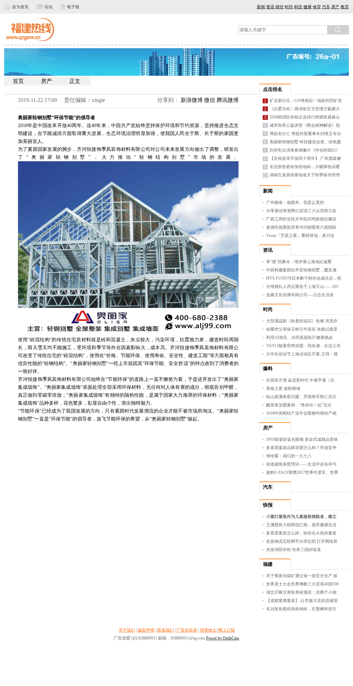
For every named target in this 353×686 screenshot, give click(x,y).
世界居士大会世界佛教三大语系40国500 (302, 584)
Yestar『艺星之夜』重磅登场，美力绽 (300, 235)
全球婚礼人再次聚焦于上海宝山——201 (302, 286)
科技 (298, 6)
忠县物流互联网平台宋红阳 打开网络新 (301, 541)
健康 (307, 6)
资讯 (270, 6)
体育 (317, 6)
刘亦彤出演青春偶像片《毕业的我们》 (305, 150)
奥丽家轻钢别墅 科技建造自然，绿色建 (305, 141)
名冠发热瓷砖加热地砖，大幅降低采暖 (305, 166)
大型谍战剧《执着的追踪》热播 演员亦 (301, 321)
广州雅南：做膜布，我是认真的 (295, 202)
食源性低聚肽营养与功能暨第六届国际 (301, 227)
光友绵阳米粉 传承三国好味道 (293, 549)
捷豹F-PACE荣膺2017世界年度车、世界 (302, 472)
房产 (335, 6)
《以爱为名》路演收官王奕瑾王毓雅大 (305, 108)
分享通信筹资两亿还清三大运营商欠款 (301, 210)
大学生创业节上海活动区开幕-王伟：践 (302, 354)
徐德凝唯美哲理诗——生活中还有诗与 (301, 464)
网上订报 (226, 630)
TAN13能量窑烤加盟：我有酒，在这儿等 (303, 345)
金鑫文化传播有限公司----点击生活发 (300, 294)
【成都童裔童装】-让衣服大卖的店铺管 (302, 600)
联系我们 (165, 630)
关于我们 (127, 630)
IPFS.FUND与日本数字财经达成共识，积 (303, 278)
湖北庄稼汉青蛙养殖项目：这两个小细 (301, 592)
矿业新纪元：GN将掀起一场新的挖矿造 (306, 100)
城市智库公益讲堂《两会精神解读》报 (305, 125)
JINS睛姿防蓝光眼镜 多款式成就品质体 (302, 439)
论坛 (49, 6)
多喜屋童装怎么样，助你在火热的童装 (301, 533)
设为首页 (20, 6)
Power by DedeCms (222, 638)
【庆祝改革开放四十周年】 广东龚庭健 (305, 158)
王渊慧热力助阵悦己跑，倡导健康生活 (301, 524)
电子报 (73, 6)
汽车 (326, 6)
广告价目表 (186, 630)
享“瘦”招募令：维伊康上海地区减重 (299, 261)
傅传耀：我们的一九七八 (289, 456)
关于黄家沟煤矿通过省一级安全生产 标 (301, 575)
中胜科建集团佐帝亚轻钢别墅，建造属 (301, 270)
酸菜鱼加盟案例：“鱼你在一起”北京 (299, 405)
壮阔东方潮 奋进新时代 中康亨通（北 (300, 380)
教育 (345, 6)
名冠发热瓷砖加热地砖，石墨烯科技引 (301, 608)
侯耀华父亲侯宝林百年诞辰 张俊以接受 (301, 329)
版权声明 (146, 630)
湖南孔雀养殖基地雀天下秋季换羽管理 (305, 175)
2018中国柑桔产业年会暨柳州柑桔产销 (301, 413)
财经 (279, 6)
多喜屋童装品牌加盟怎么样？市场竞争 (301, 447)
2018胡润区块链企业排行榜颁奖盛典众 (305, 117)
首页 (18, 81)
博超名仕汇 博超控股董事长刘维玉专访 (305, 133)
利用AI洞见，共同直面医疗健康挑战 (299, 337)
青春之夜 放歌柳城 (283, 388)
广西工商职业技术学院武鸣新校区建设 (301, 219)
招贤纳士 (208, 630)
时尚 (289, 6)
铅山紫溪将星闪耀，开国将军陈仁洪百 (301, 396)
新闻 (261, 6)
